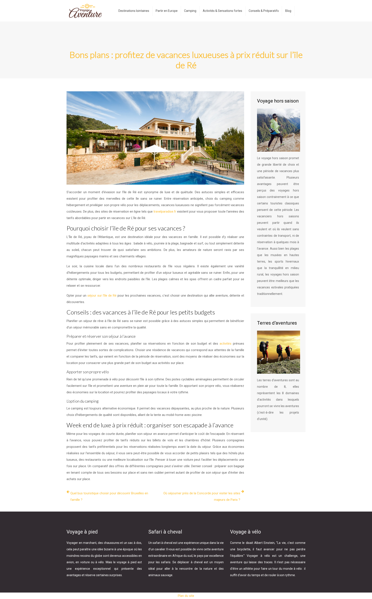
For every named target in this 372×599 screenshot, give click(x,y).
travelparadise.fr (164, 211)
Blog (288, 10)
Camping (190, 10)
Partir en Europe (167, 10)
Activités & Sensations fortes (222, 10)
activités (226, 343)
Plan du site (186, 596)
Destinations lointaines (133, 10)
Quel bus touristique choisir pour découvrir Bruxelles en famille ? (109, 496)
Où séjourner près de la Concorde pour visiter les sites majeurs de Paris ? (201, 496)
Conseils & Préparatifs (264, 10)
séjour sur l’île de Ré (101, 295)
